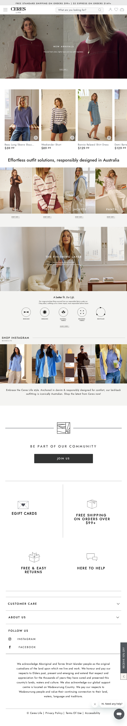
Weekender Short (51, 144)
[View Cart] (122, 10)
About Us (17, 617)
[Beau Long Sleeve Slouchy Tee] (22, 115)
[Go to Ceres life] (17, 12)
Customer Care (22, 604)
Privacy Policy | (54, 713)
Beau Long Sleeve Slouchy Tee (20, 144)
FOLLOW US (18, 631)
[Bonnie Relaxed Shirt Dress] (95, 115)
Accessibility (92, 713)
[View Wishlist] (116, 10)
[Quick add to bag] (36, 138)
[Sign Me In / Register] (110, 10)
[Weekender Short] (58, 115)
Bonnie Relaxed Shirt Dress (93, 144)
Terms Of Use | (74, 713)
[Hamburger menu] (5, 10)
